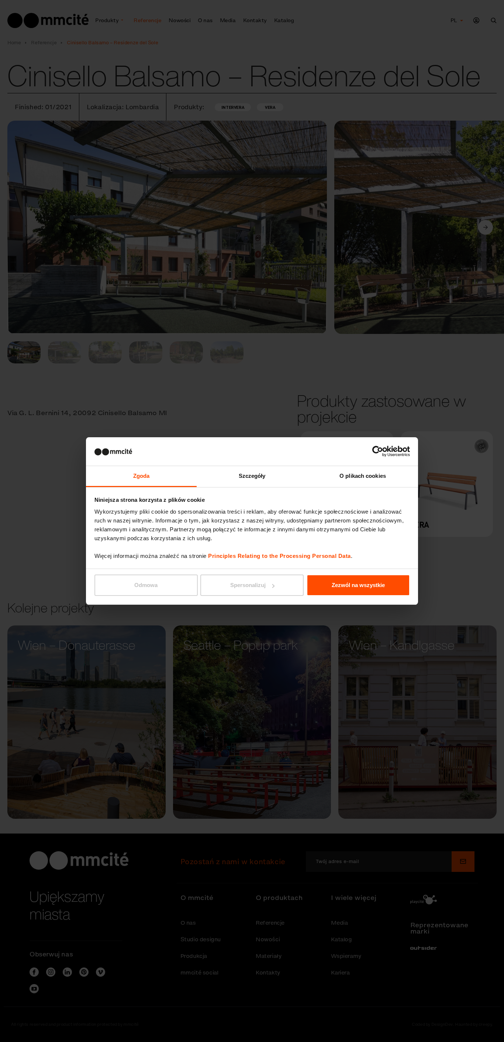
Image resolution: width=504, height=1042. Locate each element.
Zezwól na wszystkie (358, 585)
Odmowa (146, 585)
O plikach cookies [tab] (362, 476)
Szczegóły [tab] (252, 476)
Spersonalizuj (248, 585)
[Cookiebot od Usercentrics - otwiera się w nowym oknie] (377, 451)
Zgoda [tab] (141, 476)
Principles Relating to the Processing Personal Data (279, 556)
